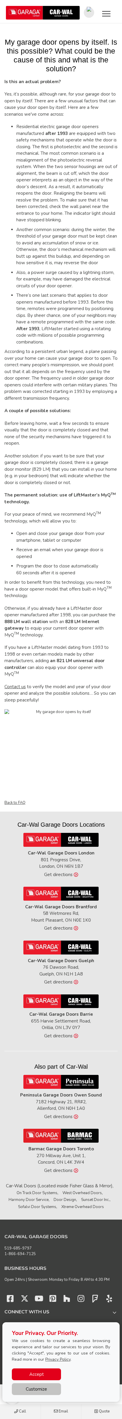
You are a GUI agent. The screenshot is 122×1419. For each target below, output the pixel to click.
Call (22, 1411)
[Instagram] (81, 1300)
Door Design (65, 1199)
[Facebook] (10, 1300)
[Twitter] (24, 1300)
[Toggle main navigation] (106, 13)
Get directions (59, 875)
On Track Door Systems (37, 1193)
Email (63, 1411)
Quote (104, 1411)
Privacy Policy (57, 1359)
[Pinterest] (53, 1300)
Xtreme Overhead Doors (82, 1207)
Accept (36, 1374)
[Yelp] (109, 1300)
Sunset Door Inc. (95, 1199)
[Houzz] (67, 1300)
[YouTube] (38, 1300)
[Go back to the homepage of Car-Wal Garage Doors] (43, 13)
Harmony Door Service (29, 1199)
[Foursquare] (95, 1300)
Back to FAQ (14, 802)
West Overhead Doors (82, 1193)
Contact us (15, 687)
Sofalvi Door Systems (37, 1207)
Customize (36, 1389)
